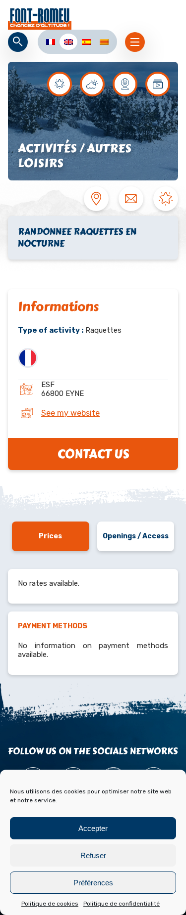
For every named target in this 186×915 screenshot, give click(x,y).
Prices (50, 536)
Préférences (93, 882)
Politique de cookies (49, 903)
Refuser (93, 855)
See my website (70, 413)
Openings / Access (136, 536)
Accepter (93, 828)
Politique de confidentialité (121, 903)
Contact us (93, 454)
